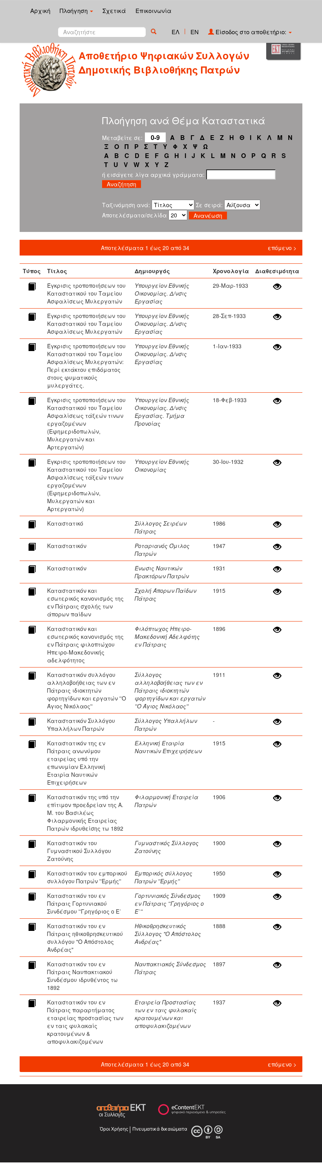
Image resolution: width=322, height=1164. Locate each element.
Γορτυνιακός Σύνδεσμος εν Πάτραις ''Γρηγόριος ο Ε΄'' (169, 903)
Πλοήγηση (74, 10)
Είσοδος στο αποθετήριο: (251, 32)
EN (194, 32)
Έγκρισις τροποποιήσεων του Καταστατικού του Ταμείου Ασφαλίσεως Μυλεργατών (86, 293)
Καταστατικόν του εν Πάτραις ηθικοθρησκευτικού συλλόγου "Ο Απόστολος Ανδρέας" (85, 937)
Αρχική (40, 10)
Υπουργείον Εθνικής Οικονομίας (162, 465)
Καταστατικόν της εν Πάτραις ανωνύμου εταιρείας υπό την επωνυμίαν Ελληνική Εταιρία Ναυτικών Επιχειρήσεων (76, 762)
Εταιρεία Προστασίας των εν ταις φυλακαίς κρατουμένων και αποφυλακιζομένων (166, 1014)
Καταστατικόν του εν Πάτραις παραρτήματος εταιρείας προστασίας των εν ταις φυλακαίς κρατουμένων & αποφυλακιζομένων (85, 1021)
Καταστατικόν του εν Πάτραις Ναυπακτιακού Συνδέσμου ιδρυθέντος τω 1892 (82, 975)
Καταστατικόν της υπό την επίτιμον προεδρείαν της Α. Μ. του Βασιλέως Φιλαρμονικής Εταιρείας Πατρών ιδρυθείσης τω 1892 (85, 812)
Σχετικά (114, 10)
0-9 (155, 137)
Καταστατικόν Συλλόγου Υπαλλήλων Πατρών (81, 724)
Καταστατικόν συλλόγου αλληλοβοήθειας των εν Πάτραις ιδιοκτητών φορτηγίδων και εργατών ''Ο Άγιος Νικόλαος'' (86, 690)
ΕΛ (175, 32)
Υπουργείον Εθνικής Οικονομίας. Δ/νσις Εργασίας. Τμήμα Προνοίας (162, 411)
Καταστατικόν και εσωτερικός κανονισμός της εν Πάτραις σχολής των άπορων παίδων (85, 602)
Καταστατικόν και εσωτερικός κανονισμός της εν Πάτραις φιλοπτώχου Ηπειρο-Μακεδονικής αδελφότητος (85, 644)
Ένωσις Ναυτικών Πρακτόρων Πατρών (162, 572)
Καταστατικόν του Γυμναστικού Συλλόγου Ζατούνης (79, 850)
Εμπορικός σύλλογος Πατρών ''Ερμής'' (163, 877)
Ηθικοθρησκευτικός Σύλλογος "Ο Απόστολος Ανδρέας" (168, 933)
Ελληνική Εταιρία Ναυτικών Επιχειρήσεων (168, 747)
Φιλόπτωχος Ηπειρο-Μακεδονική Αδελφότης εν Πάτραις (167, 636)
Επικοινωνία (153, 10)
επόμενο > (282, 248)
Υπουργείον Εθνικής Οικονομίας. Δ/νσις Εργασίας (162, 293)
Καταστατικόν (66, 546)
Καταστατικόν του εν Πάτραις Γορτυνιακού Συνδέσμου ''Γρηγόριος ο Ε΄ (84, 903)
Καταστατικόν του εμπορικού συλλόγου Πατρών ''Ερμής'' (87, 877)
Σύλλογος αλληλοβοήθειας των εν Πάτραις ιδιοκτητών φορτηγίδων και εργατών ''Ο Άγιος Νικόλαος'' (170, 690)
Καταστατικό (65, 523)
